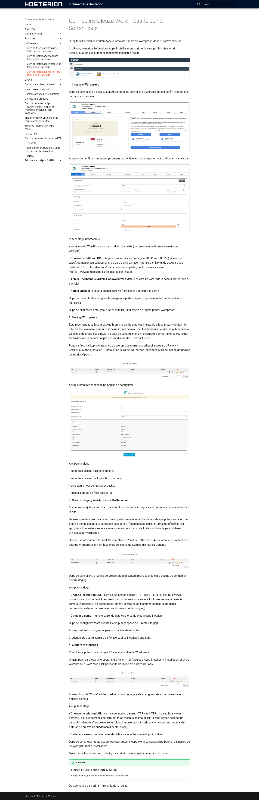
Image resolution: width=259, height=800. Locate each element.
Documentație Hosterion (39, 19)
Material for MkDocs (46, 796)
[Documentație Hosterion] (43, 4)
